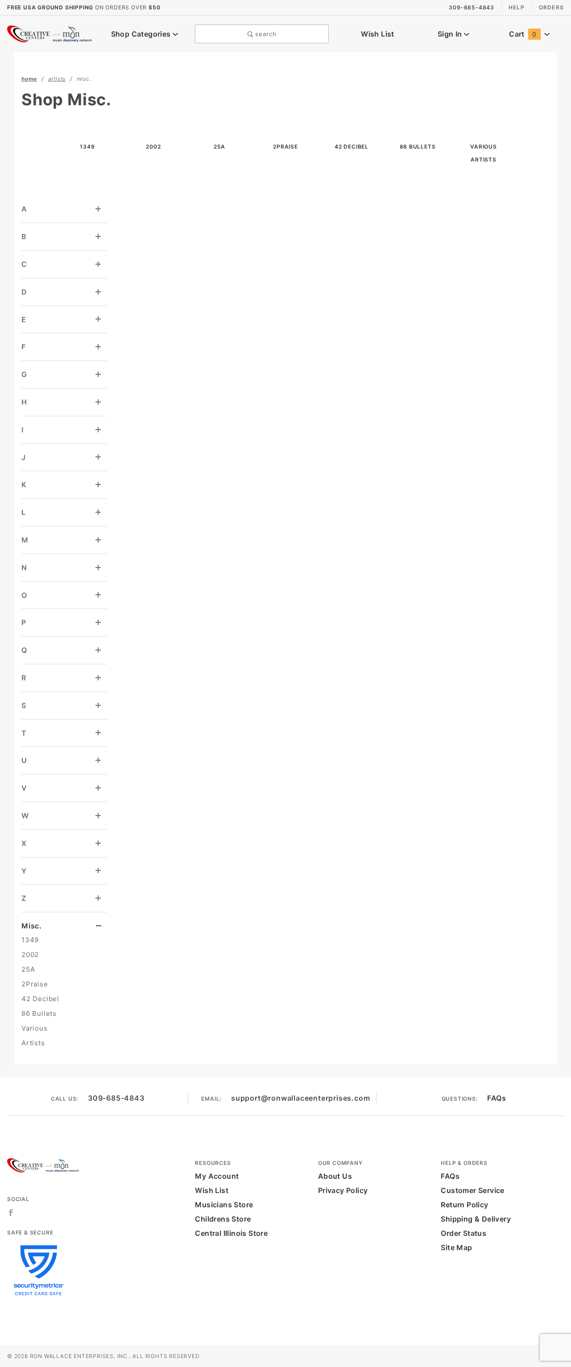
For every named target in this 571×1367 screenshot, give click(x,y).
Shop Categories (142, 33)
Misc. (31, 925)
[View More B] (98, 237)
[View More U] (98, 760)
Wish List (377, 33)
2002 (30, 954)
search (265, 33)
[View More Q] (98, 650)
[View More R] (98, 678)
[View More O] (98, 595)
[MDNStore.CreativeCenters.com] (50, 33)
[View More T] (98, 733)
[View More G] (98, 375)
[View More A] (98, 209)
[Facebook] (11, 1212)
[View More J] (98, 457)
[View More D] (98, 292)
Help (517, 7)
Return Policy (464, 1204)
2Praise (34, 984)
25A (28, 969)
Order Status (463, 1233)
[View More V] (98, 788)
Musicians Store (224, 1204)
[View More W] (98, 816)
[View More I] (98, 430)
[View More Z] (98, 898)
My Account (217, 1176)
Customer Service (472, 1190)
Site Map (456, 1247)
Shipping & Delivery (476, 1218)
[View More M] (98, 540)
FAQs (496, 1098)
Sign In (451, 33)
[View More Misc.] (99, 926)
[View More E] (98, 319)
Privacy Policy (343, 1190)
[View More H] (98, 402)
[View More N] (98, 568)
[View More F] (98, 347)
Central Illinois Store (231, 1233)
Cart (522, 33)
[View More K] (98, 485)
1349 (30, 940)
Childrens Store (223, 1218)
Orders (551, 7)
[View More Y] (98, 871)
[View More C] (98, 264)
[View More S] (98, 706)
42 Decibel (40, 998)
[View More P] (98, 623)
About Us (335, 1176)
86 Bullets (39, 1013)
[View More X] (98, 843)
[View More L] (98, 512)
